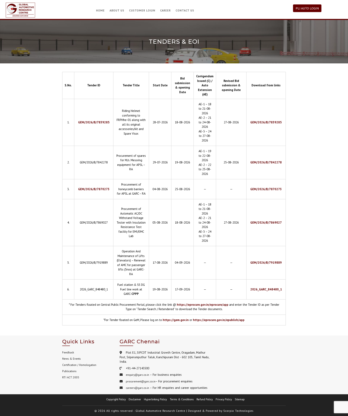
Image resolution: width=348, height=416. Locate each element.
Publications (69, 371)
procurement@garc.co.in (140, 381)
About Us (117, 10)
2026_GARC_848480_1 (266, 289)
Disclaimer (135, 399)
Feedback (68, 352)
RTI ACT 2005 (70, 377)
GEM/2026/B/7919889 (266, 262)
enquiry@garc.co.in (137, 375)
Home (100, 10)
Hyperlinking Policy (155, 399)
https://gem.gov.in (176, 320)
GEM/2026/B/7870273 (94, 189)
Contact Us (185, 10)
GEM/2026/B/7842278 (266, 162)
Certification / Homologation (79, 365)
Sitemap (240, 399)
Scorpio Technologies (238, 411)
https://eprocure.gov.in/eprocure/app (202, 305)
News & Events (71, 358)
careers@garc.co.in (137, 388)
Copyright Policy (116, 399)
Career (165, 10)
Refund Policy (205, 399)
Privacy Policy (224, 399)
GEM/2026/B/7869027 (266, 222)
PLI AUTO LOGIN (307, 8)
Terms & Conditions (182, 399)
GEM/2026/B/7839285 (94, 122)
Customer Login (142, 10)
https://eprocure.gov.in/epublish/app (218, 320)
